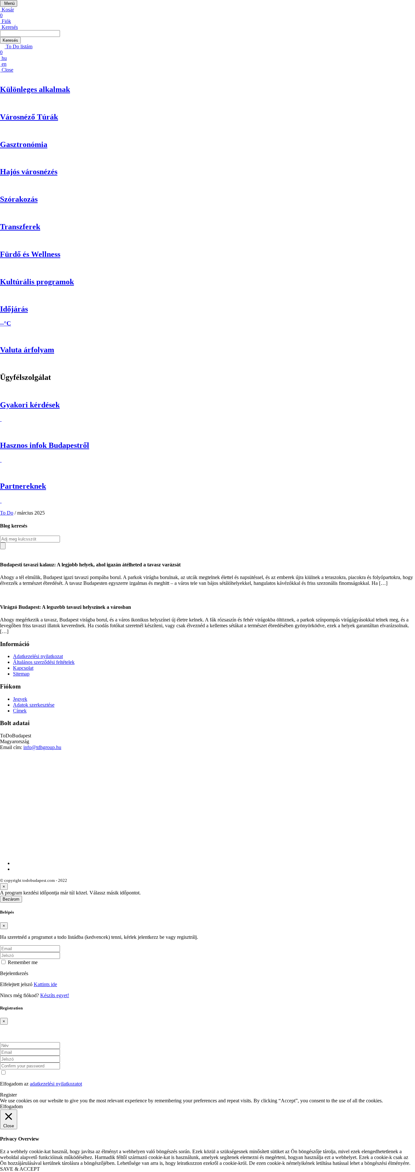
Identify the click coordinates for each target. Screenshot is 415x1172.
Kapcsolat (23, 668)
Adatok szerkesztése (33, 705)
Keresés (10, 40)
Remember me (23, 962)
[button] (3, 58)
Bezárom (11, 899)
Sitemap (21, 674)
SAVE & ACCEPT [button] (20, 1169)
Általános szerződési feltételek (44, 662)
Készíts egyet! (54, 995)
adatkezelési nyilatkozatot (56, 1084)
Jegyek (20, 699)
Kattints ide (45, 984)
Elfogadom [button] (11, 1106)
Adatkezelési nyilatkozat (38, 656)
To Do (6, 513)
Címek (20, 710)
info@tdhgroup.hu (42, 747)
